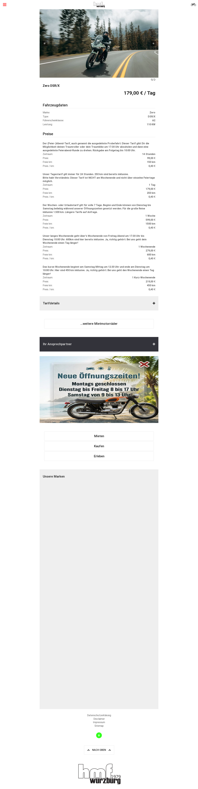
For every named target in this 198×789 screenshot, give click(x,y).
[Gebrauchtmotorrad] (193, 4)
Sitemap (99, 725)
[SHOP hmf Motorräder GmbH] (71, 678)
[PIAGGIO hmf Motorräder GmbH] (71, 565)
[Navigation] (4, 4)
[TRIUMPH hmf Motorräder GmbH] (127, 509)
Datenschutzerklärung (99, 715)
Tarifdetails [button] (51, 303)
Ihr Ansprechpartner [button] (57, 344)
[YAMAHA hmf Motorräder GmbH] (127, 621)
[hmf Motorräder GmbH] (99, 4)
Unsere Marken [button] (54, 476)
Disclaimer (99, 718)
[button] (44, 43)
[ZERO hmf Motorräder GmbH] (71, 621)
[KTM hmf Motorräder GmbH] (71, 509)
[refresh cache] (99, 735)
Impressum (99, 722)
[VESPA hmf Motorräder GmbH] (127, 565)
